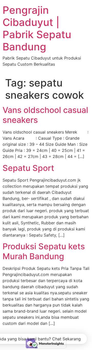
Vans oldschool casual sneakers (45, 115)
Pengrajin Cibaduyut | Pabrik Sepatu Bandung (37, 28)
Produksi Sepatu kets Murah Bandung (44, 251)
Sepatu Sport (28, 168)
